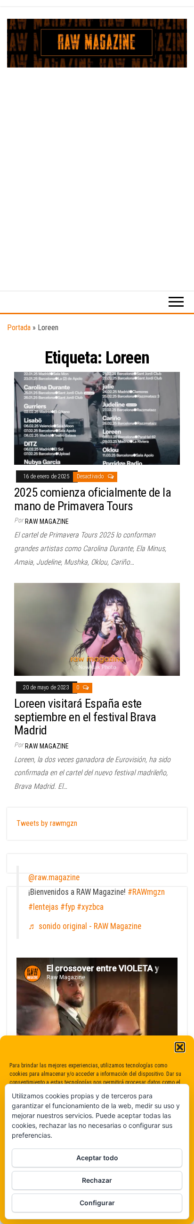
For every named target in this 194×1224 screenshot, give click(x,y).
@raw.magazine (54, 877)
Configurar (97, 1203)
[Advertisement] (97, 168)
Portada (19, 327)
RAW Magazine (47, 521)
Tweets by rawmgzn (46, 823)
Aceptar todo (97, 1158)
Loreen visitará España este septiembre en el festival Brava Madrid (85, 716)
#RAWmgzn (146, 892)
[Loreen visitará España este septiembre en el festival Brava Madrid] (97, 629)
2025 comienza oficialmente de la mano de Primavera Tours (92, 499)
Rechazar (97, 1180)
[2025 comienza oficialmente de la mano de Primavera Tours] (97, 418)
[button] (180, 1047)
